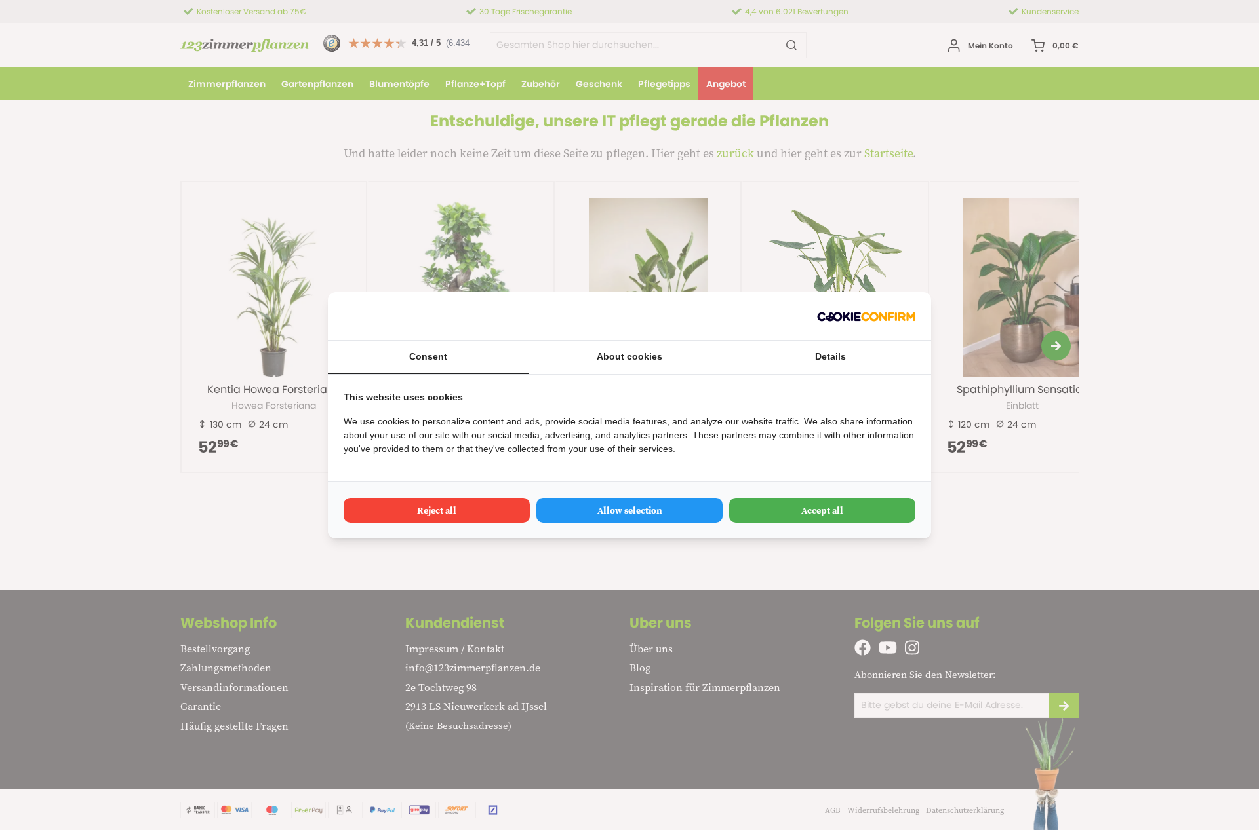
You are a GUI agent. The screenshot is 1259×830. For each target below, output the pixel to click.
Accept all (822, 510)
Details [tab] (830, 356)
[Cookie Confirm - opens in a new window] (866, 316)
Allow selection (629, 510)
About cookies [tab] (629, 356)
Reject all (436, 510)
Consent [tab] (428, 356)
